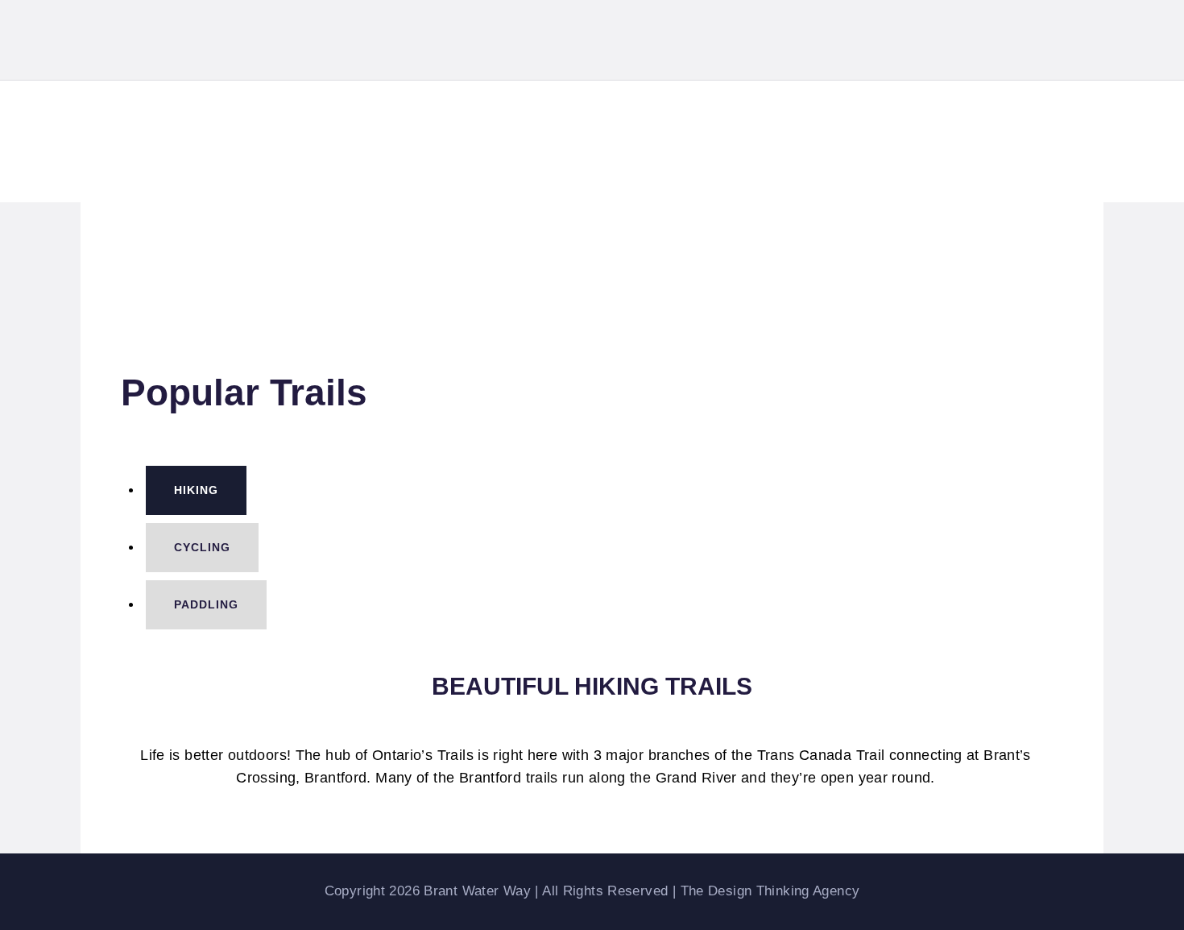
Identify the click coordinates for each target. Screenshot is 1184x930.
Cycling (202, 547)
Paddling (206, 604)
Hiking (196, 490)
